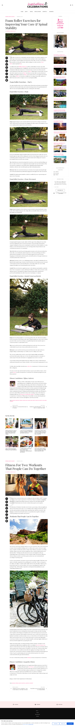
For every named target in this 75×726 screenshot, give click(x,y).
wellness (45, 400)
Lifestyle (44, 11)
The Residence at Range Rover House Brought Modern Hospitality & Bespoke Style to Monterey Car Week (60, 55)
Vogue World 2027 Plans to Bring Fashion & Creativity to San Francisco (60, 66)
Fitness (6, 16)
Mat (20, 63)
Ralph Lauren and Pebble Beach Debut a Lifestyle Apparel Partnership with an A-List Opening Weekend (59, 143)
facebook (16, 704)
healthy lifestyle (39, 400)
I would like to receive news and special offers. (61, 193)
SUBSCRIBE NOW (60, 190)
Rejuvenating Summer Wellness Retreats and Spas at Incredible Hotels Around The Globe (40, 449)
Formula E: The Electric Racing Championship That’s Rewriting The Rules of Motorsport (59, 110)
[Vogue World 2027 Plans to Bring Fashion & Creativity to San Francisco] (60, 71)
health (34, 400)
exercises (17, 400)
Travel (31, 11)
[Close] (74, 720)
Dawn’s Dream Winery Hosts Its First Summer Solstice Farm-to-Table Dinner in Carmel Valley (60, 77)
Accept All (70, 723)
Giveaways (51, 11)
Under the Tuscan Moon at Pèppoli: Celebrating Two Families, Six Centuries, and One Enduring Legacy (60, 132)
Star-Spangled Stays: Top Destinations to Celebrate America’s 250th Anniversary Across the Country (60, 121)
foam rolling (29, 400)
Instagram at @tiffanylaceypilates (27, 394)
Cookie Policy (30, 724)
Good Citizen (31, 666)
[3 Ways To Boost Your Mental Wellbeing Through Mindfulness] (11, 441)
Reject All (63, 723)
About (26, 11)
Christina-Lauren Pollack (11, 31)
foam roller (24, 400)
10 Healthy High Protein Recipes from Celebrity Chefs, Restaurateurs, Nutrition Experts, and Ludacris (26, 450)
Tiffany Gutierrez (23, 66)
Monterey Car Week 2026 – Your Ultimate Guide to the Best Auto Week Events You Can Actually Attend (60, 88)
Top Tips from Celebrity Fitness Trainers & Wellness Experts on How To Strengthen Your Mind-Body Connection (40, 432)
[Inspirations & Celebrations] (37, 5)
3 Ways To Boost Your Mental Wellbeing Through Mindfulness (11, 449)
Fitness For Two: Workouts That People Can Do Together (25, 467)
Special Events (37, 11)
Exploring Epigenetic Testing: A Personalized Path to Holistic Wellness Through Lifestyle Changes (11, 432)
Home (22, 11)
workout (11, 401)
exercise (13, 400)
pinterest (38, 704)
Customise (56, 723)
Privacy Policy (25, 724)
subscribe (29, 366)
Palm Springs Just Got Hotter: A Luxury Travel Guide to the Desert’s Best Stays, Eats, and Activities (60, 99)
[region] (37, 722)
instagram (60, 704)
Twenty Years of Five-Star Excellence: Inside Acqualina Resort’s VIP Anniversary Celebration (59, 154)
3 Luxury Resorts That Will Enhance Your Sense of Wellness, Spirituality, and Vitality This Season (26, 431)
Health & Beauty (12, 16)
